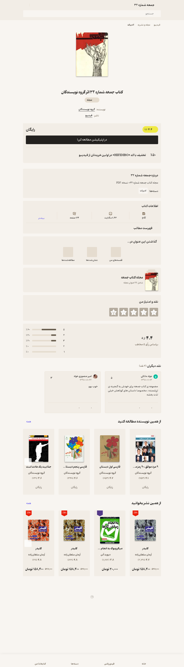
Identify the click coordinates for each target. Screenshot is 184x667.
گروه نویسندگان (87, 109)
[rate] (154, 312)
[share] (87, 82)
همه (28, 421)
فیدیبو (157, 25)
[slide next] (28, 461)
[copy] (29, 155)
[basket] (34, 5)
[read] (68, 252)
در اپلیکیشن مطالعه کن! (92, 139)
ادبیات (130, 25)
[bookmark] (96, 82)
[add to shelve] (116, 252)
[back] (159, 5)
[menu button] (25, 5)
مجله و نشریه (144, 25)
